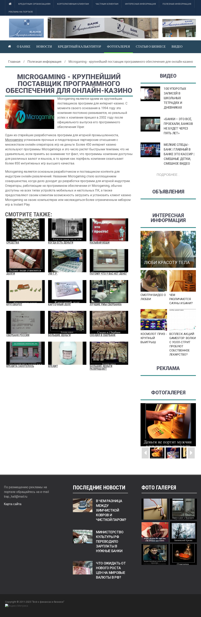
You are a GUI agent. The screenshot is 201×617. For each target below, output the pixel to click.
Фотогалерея (118, 46)
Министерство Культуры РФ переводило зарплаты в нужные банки (109, 541)
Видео (177, 46)
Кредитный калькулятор (79, 46)
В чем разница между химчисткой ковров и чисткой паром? (111, 510)
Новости (44, 46)
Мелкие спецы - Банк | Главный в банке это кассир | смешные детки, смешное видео (179, 154)
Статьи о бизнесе (151, 46)
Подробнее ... (168, 174)
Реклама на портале (21, 11)
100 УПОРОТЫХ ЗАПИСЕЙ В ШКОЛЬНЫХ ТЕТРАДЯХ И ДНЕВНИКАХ (175, 98)
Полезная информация (177, 3)
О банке (23, 46)
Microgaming (14, 140)
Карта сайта (12, 504)
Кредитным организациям (34, 3)
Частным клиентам (107, 3)
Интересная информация (140, 3)
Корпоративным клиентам (73, 3)
